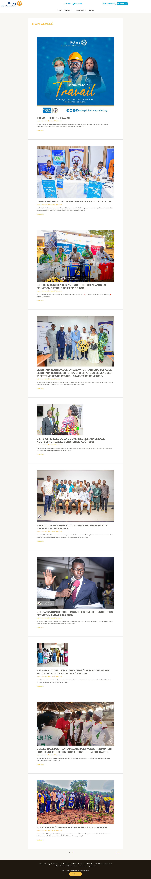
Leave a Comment (42, 121)
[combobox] (81, 4)
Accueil (59, 10)
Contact (91, 10)
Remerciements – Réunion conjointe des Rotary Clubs (74, 201)
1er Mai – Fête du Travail (53, 118)
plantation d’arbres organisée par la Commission (72, 827)
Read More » (40, 130)
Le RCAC (67, 10)
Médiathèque (80, 10)
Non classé (51, 121)
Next (118, 853)
